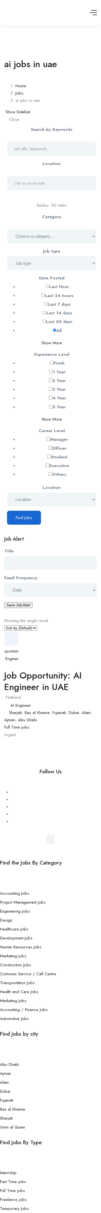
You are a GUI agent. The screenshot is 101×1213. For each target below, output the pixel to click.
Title (8, 551)
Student (59, 457)
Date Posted (52, 278)
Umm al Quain (12, 1127)
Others (59, 474)
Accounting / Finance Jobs (24, 1010)
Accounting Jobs (14, 893)
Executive (59, 466)
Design (6, 920)
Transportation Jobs (17, 983)
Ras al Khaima (37, 713)
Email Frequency (20, 578)
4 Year (59, 398)
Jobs (19, 93)
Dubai (74, 713)
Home (20, 86)
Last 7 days (59, 304)
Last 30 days (59, 322)
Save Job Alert (18, 605)
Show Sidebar (17, 112)
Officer (59, 448)
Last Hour (59, 287)
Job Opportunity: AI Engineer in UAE (43, 681)
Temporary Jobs (14, 1208)
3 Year (59, 389)
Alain (86, 713)
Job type (51, 251)
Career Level (52, 431)
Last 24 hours (59, 296)
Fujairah (59, 713)
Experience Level (51, 354)
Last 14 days (59, 313)
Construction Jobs (15, 965)
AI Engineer (20, 705)
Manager (59, 439)
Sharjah (15, 713)
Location (52, 164)
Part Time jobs (13, 1182)
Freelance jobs (13, 1199)
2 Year (59, 381)
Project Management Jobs (23, 902)
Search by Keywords (51, 129)
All (59, 331)
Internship (8, 1173)
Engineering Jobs (15, 911)
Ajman (9, 720)
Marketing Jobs (13, 956)
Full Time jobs (16, 727)
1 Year (59, 372)
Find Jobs (24, 518)
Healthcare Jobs (14, 929)
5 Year (59, 407)
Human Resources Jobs (21, 947)
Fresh (59, 363)
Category (51, 217)
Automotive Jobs (14, 1019)
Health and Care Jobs (19, 992)
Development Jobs (16, 938)
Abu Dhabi (27, 720)
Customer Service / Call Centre (28, 974)
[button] (50, 839)
